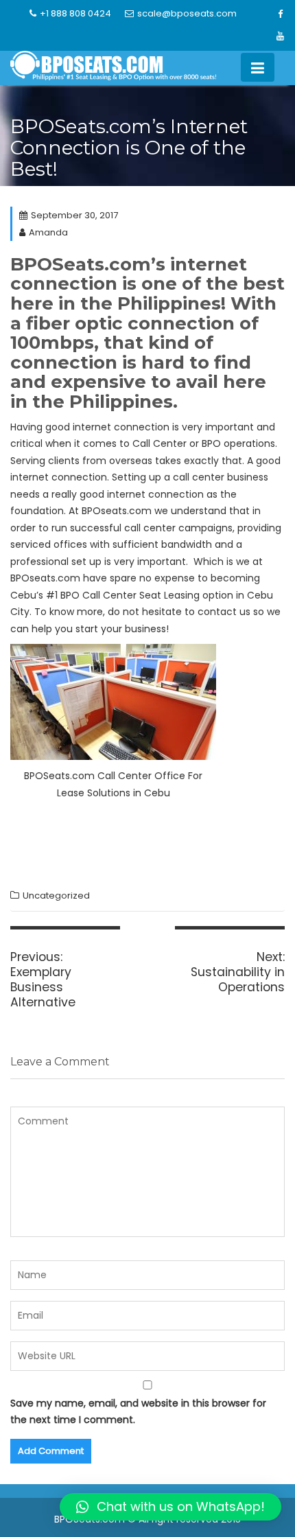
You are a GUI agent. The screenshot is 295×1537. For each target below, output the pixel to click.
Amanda (48, 232)
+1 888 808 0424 (75, 13)
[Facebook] (281, 14)
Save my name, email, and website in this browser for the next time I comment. (138, 1411)
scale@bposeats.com (187, 13)
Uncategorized (56, 895)
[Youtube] (281, 36)
